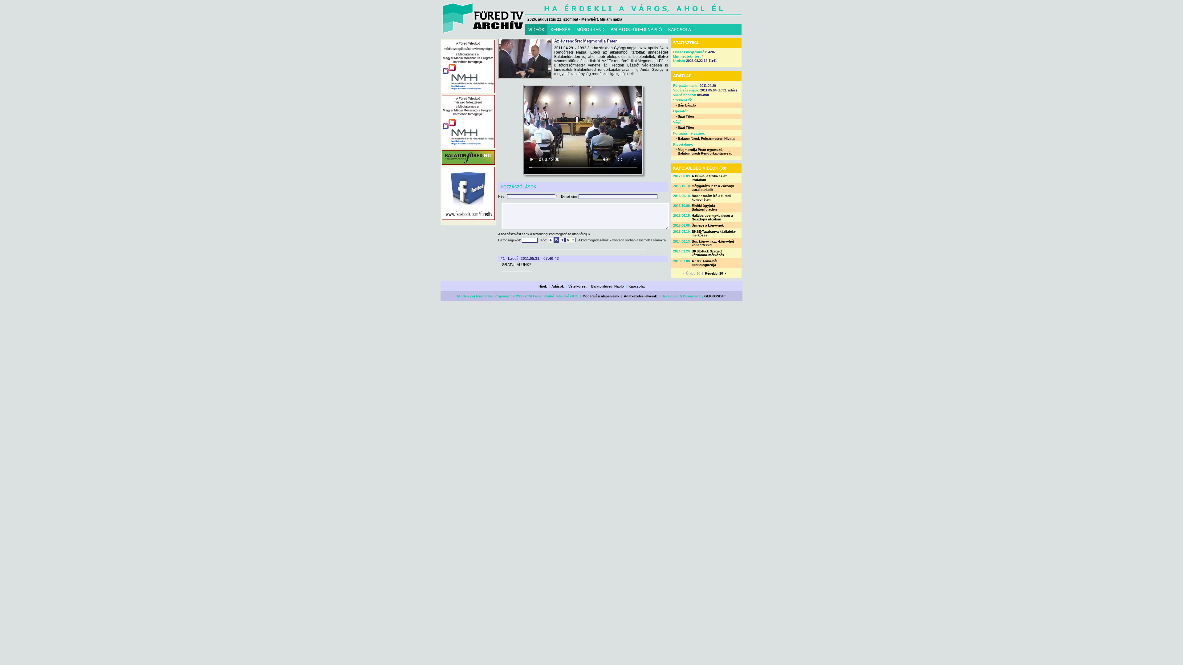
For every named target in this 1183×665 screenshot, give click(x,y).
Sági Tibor (686, 116)
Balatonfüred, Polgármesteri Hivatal (706, 138)
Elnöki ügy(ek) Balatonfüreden (704, 207)
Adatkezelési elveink (640, 296)
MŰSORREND (590, 29)
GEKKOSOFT (715, 296)
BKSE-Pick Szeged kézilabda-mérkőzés (708, 253)
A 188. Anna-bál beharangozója (704, 263)
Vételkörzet (577, 286)
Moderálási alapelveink (601, 296)
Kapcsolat (636, 286)
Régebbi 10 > (715, 273)
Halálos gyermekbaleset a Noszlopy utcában (712, 217)
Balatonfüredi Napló (607, 286)
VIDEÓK (536, 29)
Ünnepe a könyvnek (708, 225)
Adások (557, 286)
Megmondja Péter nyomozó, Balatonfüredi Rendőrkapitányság (705, 151)
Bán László (687, 105)
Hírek (543, 286)
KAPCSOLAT (680, 29)
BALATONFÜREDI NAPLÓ (636, 29)
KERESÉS (560, 29)
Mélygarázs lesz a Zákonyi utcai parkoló (713, 187)
